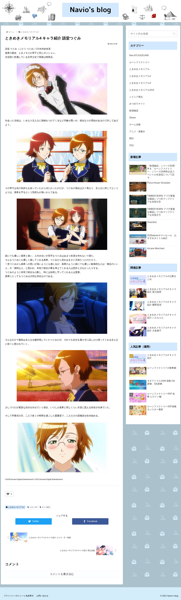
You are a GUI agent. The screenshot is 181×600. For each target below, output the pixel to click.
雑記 (131, 138)
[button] (174, 33)
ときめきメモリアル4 (16, 507)
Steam (132, 117)
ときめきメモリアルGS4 (141, 90)
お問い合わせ (42, 596)
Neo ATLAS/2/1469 (139, 55)
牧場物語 (133, 110)
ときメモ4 (33, 507)
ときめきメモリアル (139, 69)
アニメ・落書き (137, 131)
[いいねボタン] (8, 494)
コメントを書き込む (62, 574)
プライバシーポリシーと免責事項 (19, 596)
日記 (131, 145)
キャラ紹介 (46, 507)
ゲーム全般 (135, 124)
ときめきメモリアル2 (140, 76)
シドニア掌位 (136, 97)
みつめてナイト (137, 103)
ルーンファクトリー (139, 62)
